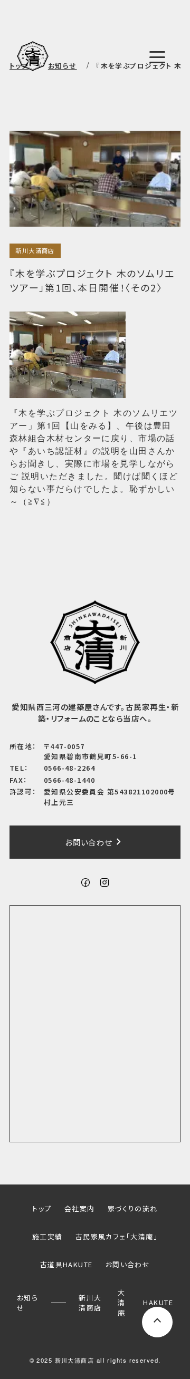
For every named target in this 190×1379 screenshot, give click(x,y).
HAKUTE (158, 1302)
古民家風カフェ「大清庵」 (116, 1236)
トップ (41, 1208)
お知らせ (27, 1303)
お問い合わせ (95, 841)
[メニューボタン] (157, 57)
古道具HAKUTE (66, 1264)
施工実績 (47, 1236)
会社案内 (79, 1208)
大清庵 (121, 1302)
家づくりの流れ (133, 1208)
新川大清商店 (35, 250)
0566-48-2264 (69, 768)
